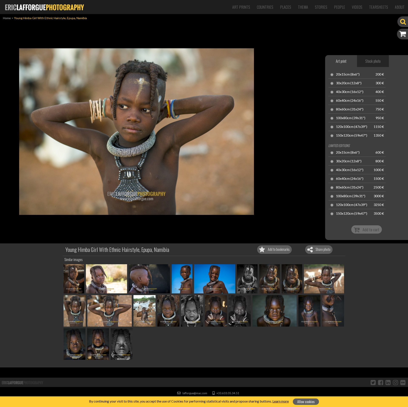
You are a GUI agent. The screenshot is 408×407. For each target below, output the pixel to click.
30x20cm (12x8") (348, 83)
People (339, 7)
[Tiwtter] (373, 382)
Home (7, 18)
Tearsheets (378, 7)
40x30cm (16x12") (349, 92)
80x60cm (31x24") (349, 109)
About (400, 7)
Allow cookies (306, 401)
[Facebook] (380, 382)
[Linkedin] (388, 382)
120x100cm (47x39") (351, 127)
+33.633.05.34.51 (227, 393)
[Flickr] (402, 382)
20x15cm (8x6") (348, 74)
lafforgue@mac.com (194, 393)
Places (285, 7)
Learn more (280, 401)
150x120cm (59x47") (351, 135)
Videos (357, 7)
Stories (321, 7)
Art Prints (241, 7)
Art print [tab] (341, 61)
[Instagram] (395, 382)
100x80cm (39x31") (350, 118)
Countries (265, 7)
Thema (303, 7)
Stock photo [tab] (373, 61)
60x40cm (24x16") (349, 100)
